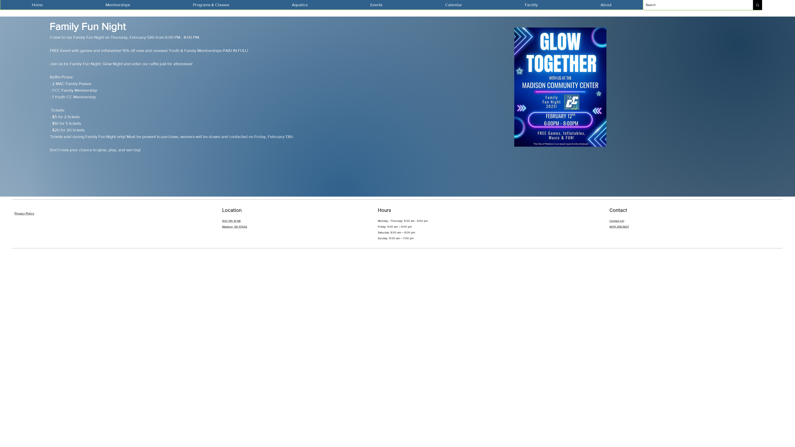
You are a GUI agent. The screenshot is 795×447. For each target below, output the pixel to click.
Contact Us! (617, 220)
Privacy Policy (24, 213)
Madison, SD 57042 (234, 226)
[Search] (757, 5)
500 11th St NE (231, 220)
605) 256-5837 (619, 226)
